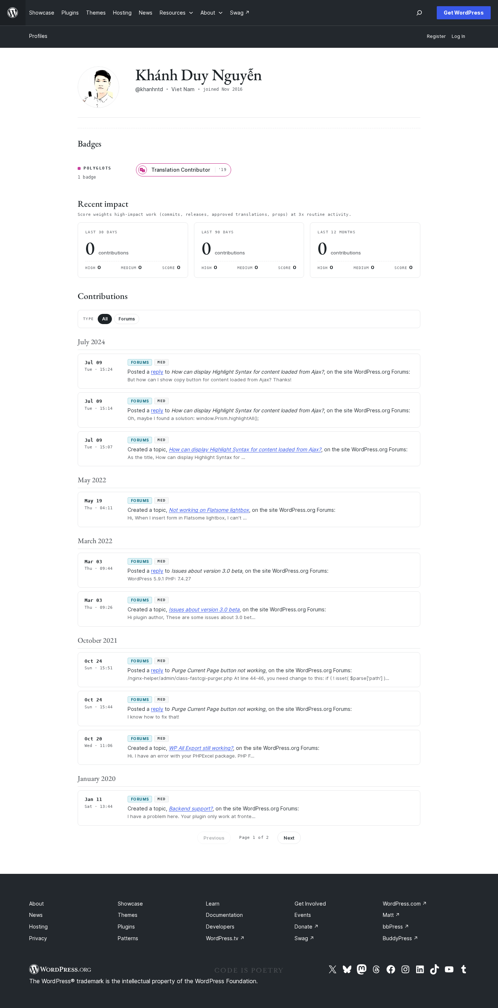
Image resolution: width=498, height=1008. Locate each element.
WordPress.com (405, 903)
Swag (304, 938)
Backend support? (191, 808)
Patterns (128, 938)
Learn (212, 903)
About (36, 903)
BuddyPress (400, 938)
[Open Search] (419, 13)
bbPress (396, 926)
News (36, 915)
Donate (307, 926)
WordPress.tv (225, 938)
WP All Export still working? (201, 748)
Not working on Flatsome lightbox (209, 510)
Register (436, 36)
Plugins (126, 926)
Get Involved (310, 903)
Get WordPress (464, 12)
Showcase (130, 903)
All (105, 319)
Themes (127, 915)
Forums (126, 319)
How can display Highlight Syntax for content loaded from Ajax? (245, 449)
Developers (220, 926)
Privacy (38, 938)
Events (303, 915)
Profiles (38, 36)
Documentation (224, 915)
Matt (391, 915)
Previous (214, 838)
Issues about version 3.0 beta (204, 609)
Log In (458, 36)
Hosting (38, 926)
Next (289, 838)
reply (157, 372)
